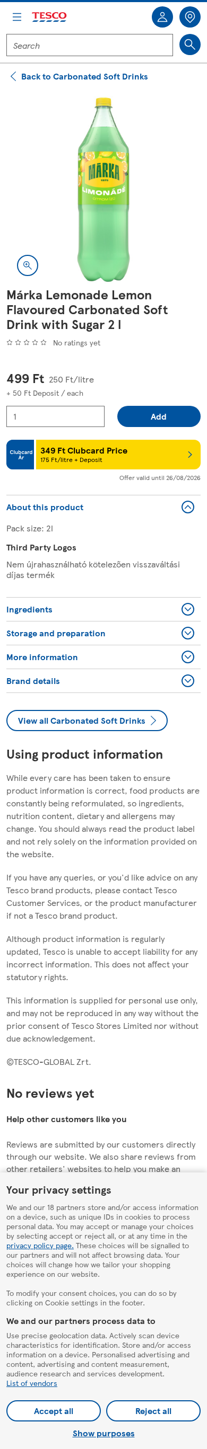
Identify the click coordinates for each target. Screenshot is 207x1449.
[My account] (162, 17)
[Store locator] (190, 17)
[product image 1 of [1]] (103, 190)
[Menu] (17, 17)
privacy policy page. (40, 1245)
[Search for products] (190, 44)
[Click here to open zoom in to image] (27, 265)
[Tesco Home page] (50, 17)
